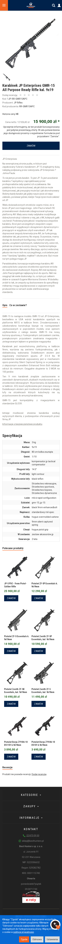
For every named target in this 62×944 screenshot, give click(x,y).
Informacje (30, 817)
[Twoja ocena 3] (29, 95)
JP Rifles (18, 102)
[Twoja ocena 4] (33, 95)
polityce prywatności (23, 932)
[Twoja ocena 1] (20, 95)
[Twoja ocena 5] (37, 95)
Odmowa (37, 939)
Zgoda (24, 939)
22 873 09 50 (32, 835)
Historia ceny (9, 114)
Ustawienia (52, 939)
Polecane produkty (12, 548)
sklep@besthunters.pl (33, 841)
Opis (4, 305)
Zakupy (30, 806)
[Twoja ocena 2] (25, 95)
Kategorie (30, 794)
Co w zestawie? (18, 305)
